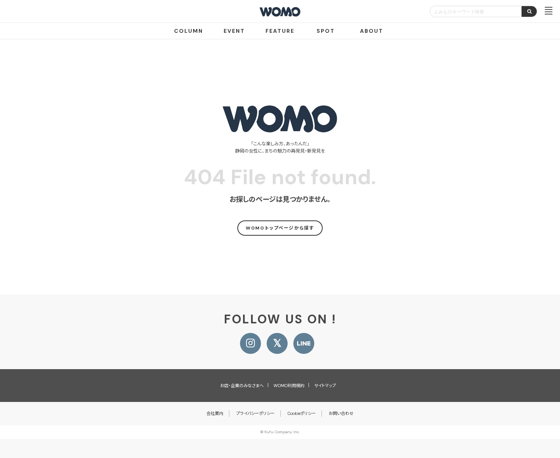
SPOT (326, 30)
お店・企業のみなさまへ (242, 385)
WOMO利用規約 (289, 385)
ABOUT (371, 30)
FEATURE (280, 30)
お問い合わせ (341, 413)
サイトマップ (325, 385)
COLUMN (188, 30)
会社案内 (214, 413)
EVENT (234, 30)
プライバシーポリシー (255, 413)
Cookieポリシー (302, 413)
